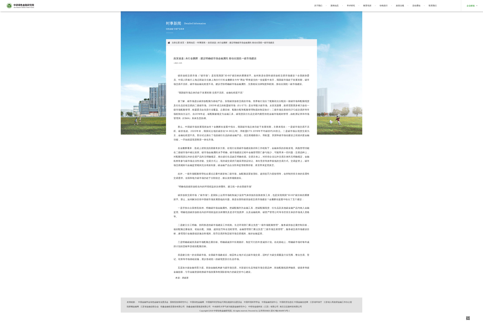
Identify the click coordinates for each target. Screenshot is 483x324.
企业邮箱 (471, 6)
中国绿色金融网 (197, 302)
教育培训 (367, 6)
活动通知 (416, 6)
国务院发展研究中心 (179, 302)
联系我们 (433, 6)
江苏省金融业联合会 (150, 307)
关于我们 (318, 6)
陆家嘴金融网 (133, 307)
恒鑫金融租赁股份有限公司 (172, 307)
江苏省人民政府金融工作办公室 (338, 302)
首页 (182, 43)
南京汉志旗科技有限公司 (291, 307)
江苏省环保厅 (316, 302)
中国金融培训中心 (270, 302)
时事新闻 (201, 43)
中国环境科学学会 (252, 302)
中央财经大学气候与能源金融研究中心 (229, 307)
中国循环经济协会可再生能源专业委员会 (224, 302)
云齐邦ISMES (264, 311)
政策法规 (400, 6)
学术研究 (351, 6)
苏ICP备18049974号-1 (280, 311)
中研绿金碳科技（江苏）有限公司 (263, 307)
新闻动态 (335, 6)
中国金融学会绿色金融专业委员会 (153, 302)
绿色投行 (384, 6)
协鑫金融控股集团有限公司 (198, 307)
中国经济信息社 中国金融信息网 (293, 302)
